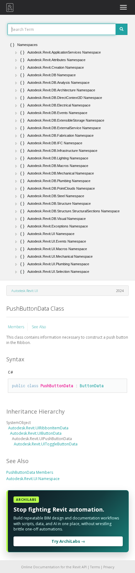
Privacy (108, 567)
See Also (39, 326)
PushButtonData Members (29, 472)
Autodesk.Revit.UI (24, 290)
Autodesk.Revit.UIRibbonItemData (38, 428)
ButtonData (92, 385)
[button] (16, 52)
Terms (95, 567)
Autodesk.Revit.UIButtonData (36, 433)
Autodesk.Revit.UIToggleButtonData (46, 444)
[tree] (67, 158)
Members (16, 326)
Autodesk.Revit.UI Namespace (33, 478)
